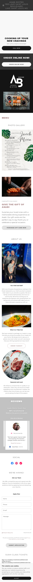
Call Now (16, 48)
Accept (16, 578)
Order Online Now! (16, 64)
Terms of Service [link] (17, 539)
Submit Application (16, 545)
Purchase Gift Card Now (16, 227)
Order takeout (16, 346)
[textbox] (16, 499)
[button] (3, 5)
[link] (16, 5)
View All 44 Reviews (16, 418)
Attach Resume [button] (8, 532)
